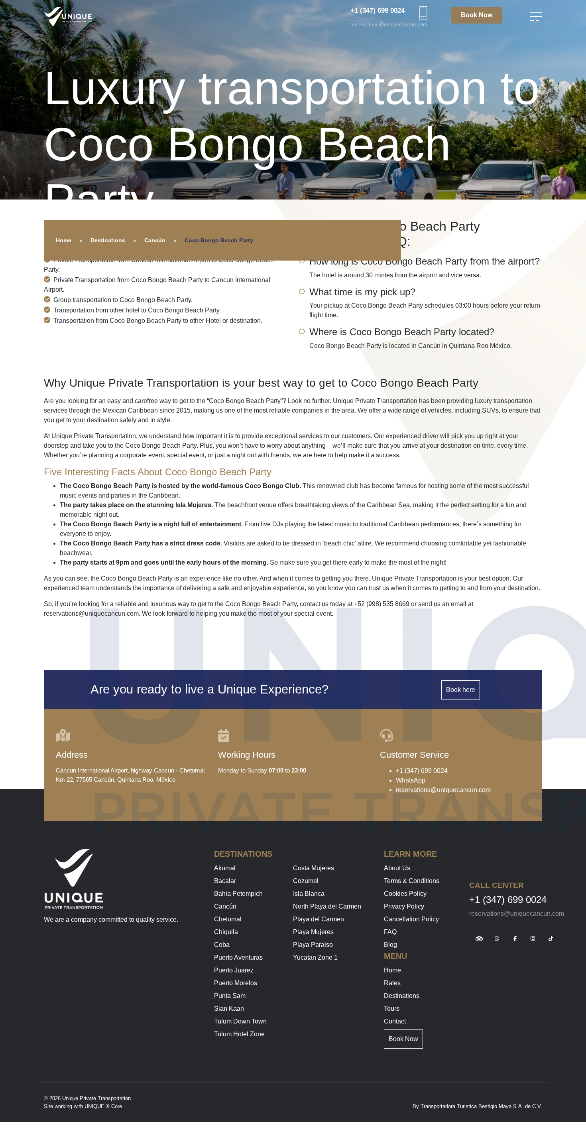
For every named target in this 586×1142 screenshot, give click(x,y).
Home (63, 240)
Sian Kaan (229, 1008)
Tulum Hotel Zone (239, 1034)
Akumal (225, 868)
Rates (392, 983)
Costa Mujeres (313, 868)
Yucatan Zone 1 (315, 957)
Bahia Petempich (238, 893)
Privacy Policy (404, 906)
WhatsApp (410, 780)
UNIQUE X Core (103, 1106)
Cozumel (306, 880)
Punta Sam (230, 995)
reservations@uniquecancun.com (388, 25)
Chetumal (228, 919)
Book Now (476, 15)
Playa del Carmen (318, 919)
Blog (390, 944)
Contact (395, 1021)
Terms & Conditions (411, 880)
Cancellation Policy (411, 919)
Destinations (107, 240)
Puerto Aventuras (238, 957)
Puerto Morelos (235, 983)
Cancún (154, 240)
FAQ (390, 932)
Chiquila (226, 932)
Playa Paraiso (313, 944)
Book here (460, 689)
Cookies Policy (405, 893)
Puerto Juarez (234, 970)
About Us (397, 868)
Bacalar (225, 880)
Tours (391, 1008)
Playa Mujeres (313, 932)
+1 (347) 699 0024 (377, 10)
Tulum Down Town (240, 1021)
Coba (222, 944)
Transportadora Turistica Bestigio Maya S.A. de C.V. (481, 1106)
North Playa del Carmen (327, 906)
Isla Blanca (308, 893)
